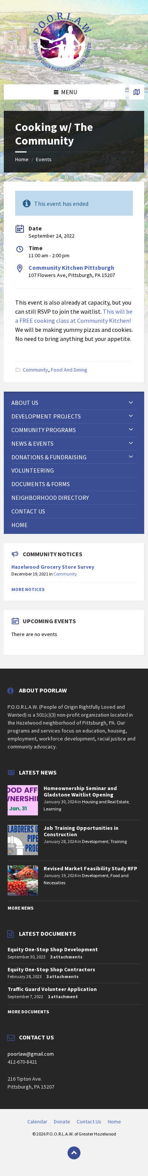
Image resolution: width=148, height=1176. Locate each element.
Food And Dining (69, 369)
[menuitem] (74, 402)
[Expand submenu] (131, 402)
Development (95, 841)
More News (20, 908)
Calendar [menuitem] (37, 1121)
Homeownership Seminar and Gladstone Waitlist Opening (80, 791)
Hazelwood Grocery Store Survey (52, 566)
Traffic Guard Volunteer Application (52, 989)
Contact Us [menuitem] (89, 1121)
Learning (52, 809)
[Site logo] (62, 69)
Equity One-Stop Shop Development (53, 949)
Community (35, 369)
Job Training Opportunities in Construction (81, 831)
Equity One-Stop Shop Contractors (51, 969)
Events (44, 159)
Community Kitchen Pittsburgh (71, 267)
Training (118, 841)
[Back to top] (74, 1152)
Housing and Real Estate (105, 801)
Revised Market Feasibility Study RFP (90, 868)
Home (21, 159)
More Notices (27, 589)
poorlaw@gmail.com (31, 1053)
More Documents (28, 1011)
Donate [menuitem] (62, 1121)
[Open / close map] (136, 92)
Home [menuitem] (114, 1121)
